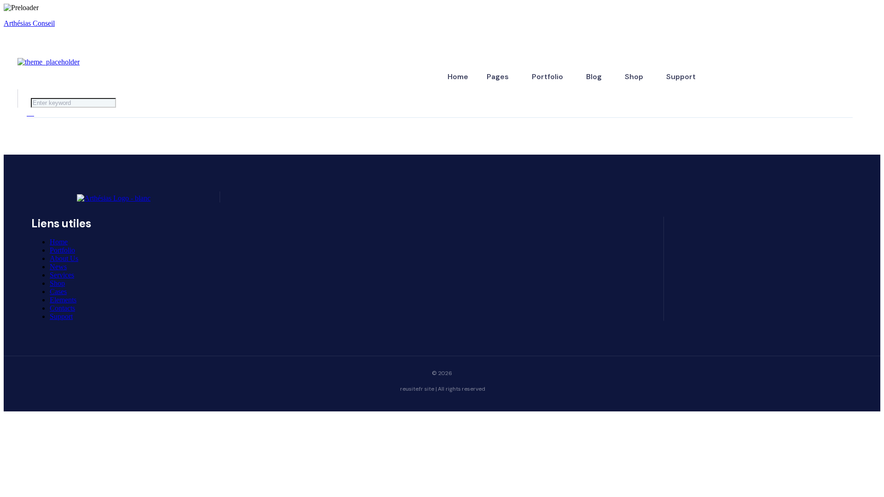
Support (681, 76)
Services (62, 275)
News (58, 267)
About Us (64, 258)
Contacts (62, 308)
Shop (634, 76)
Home (458, 76)
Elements (63, 300)
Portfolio (547, 76)
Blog (594, 76)
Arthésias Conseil (29, 23)
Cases (58, 291)
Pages (498, 76)
